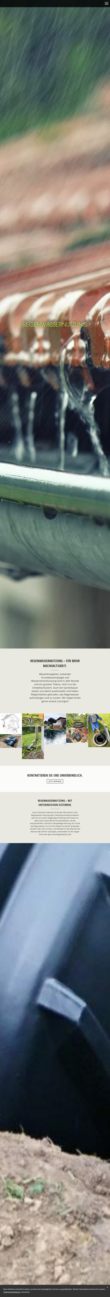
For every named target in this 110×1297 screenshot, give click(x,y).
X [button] (107, 1287)
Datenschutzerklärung (12, 1292)
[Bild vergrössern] (11, 723)
